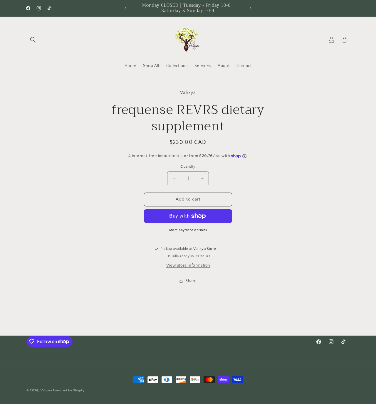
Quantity (187, 166)
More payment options (188, 230)
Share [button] (191, 281)
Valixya (46, 390)
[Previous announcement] (125, 8)
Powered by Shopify (69, 390)
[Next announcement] (250, 8)
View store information (188, 265)
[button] (32, 39)
